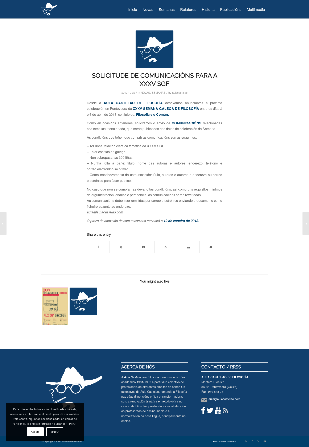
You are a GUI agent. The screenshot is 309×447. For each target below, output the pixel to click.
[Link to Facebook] (252, 441)
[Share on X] (121, 247)
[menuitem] (132, 9)
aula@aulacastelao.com (224, 399)
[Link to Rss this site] (246, 441)
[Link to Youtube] (264, 441)
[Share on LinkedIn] (188, 247)
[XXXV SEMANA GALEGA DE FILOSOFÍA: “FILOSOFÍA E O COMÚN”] (55, 306)
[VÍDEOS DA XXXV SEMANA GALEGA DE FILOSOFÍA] (83, 301)
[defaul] (154, 49)
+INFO (55, 431)
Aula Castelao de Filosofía (141, 377)
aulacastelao (180, 93)
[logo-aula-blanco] (49, 9)
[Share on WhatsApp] (166, 247)
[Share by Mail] (211, 247)
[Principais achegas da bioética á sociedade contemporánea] (3, 223)
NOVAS (145, 93)
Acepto (35, 431)
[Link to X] (258, 441)
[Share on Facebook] (98, 247)
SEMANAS (158, 93)
